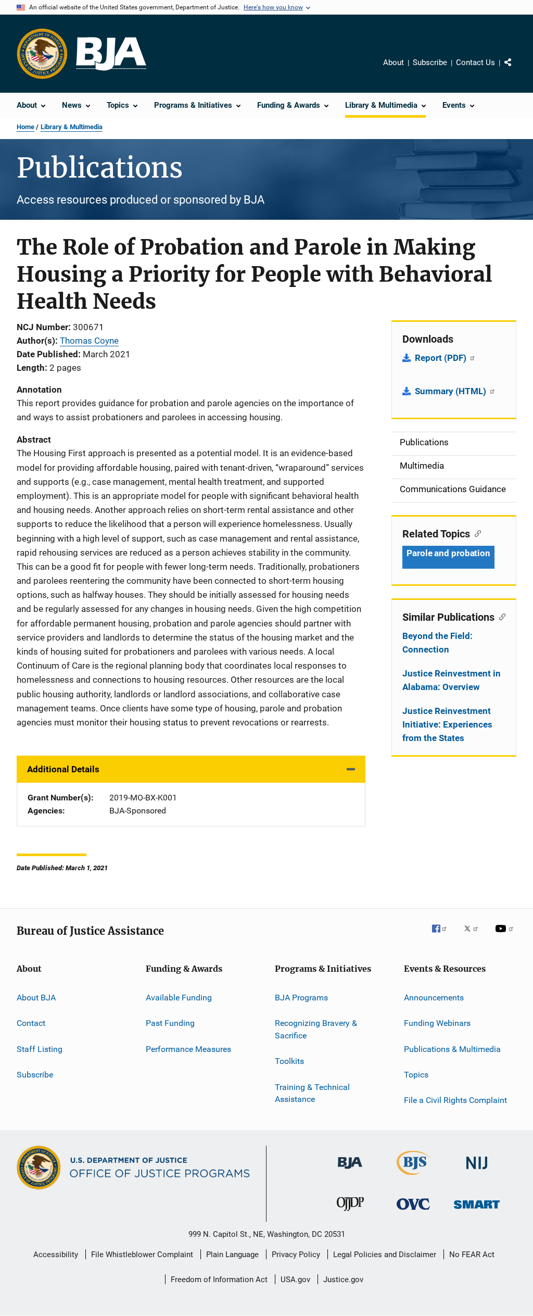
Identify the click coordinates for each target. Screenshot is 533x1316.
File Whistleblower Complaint (142, 1254)
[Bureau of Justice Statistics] (413, 1177)
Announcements (434, 997)
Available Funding (179, 997)
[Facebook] (443, 935)
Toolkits (289, 1061)
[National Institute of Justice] (476, 1171)
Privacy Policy (296, 1254)
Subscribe (430, 62)
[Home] (111, 54)
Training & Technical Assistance (312, 1093)
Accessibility (55, 1254)
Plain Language (232, 1254)
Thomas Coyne (89, 340)
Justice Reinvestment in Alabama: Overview (451, 680)
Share (516, 70)
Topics (416, 1075)
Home (25, 127)
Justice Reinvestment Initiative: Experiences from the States (447, 724)
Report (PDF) (441, 358)
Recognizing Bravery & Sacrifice (316, 1029)
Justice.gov (343, 1279)
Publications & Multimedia (452, 1049)
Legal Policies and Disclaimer (384, 1254)
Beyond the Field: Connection (437, 643)
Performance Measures (188, 1049)
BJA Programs (301, 997)
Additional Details (63, 769)
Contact (31, 1023)
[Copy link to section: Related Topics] (475, 533)
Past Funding (170, 1023)
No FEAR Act (471, 1254)
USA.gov (295, 1279)
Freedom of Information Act (219, 1279)
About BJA (36, 997)
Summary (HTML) (451, 391)
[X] (474, 935)
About (393, 62)
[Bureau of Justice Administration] (350, 1171)
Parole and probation (448, 553)
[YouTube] (505, 935)
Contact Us (475, 62)
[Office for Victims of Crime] (413, 1211)
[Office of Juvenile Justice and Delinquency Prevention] (350, 1213)
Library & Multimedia (72, 127)
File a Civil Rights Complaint (455, 1100)
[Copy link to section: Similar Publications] (499, 616)
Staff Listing (39, 1049)
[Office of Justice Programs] (42, 53)
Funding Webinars (437, 1023)
